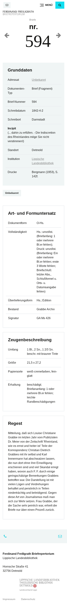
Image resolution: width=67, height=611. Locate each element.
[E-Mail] (7, 5)
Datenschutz (28, 599)
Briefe (32, 19)
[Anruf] (6, 536)
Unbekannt (39, 79)
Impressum (9, 599)
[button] (59, 5)
